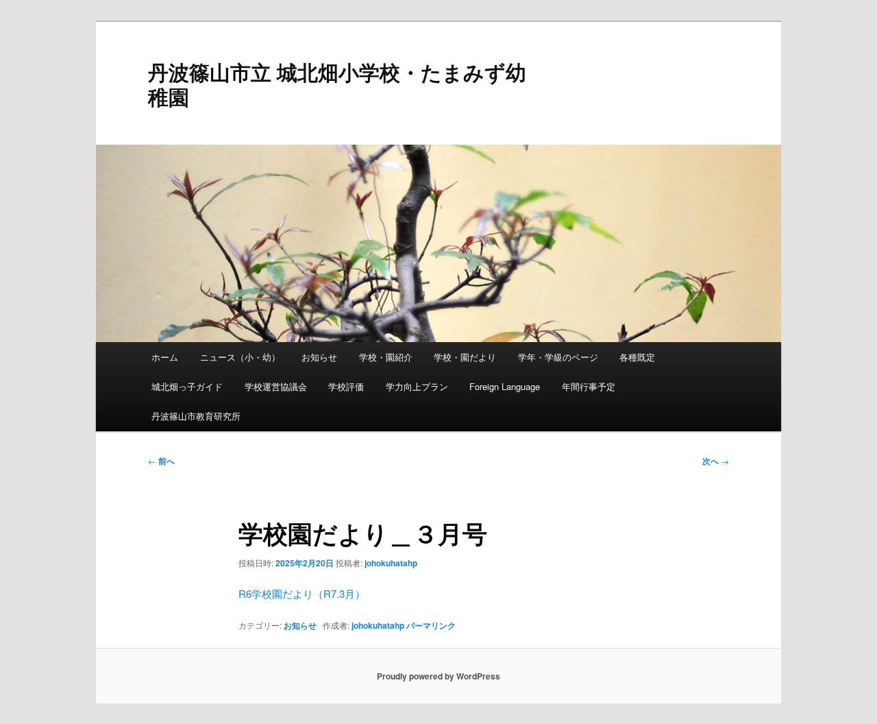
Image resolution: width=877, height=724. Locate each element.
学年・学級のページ (558, 356)
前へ (161, 461)
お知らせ (319, 356)
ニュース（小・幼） (240, 356)
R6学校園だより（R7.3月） (301, 593)
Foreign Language (504, 386)
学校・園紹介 (385, 356)
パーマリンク (431, 625)
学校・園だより (465, 356)
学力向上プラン (417, 386)
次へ (715, 461)
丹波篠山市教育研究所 (195, 415)
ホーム (164, 356)
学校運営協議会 (276, 386)
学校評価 (346, 386)
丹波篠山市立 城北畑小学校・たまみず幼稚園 (337, 84)
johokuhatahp (391, 563)
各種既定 (637, 356)
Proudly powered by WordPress (438, 676)
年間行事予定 (588, 386)
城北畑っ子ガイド (187, 386)
